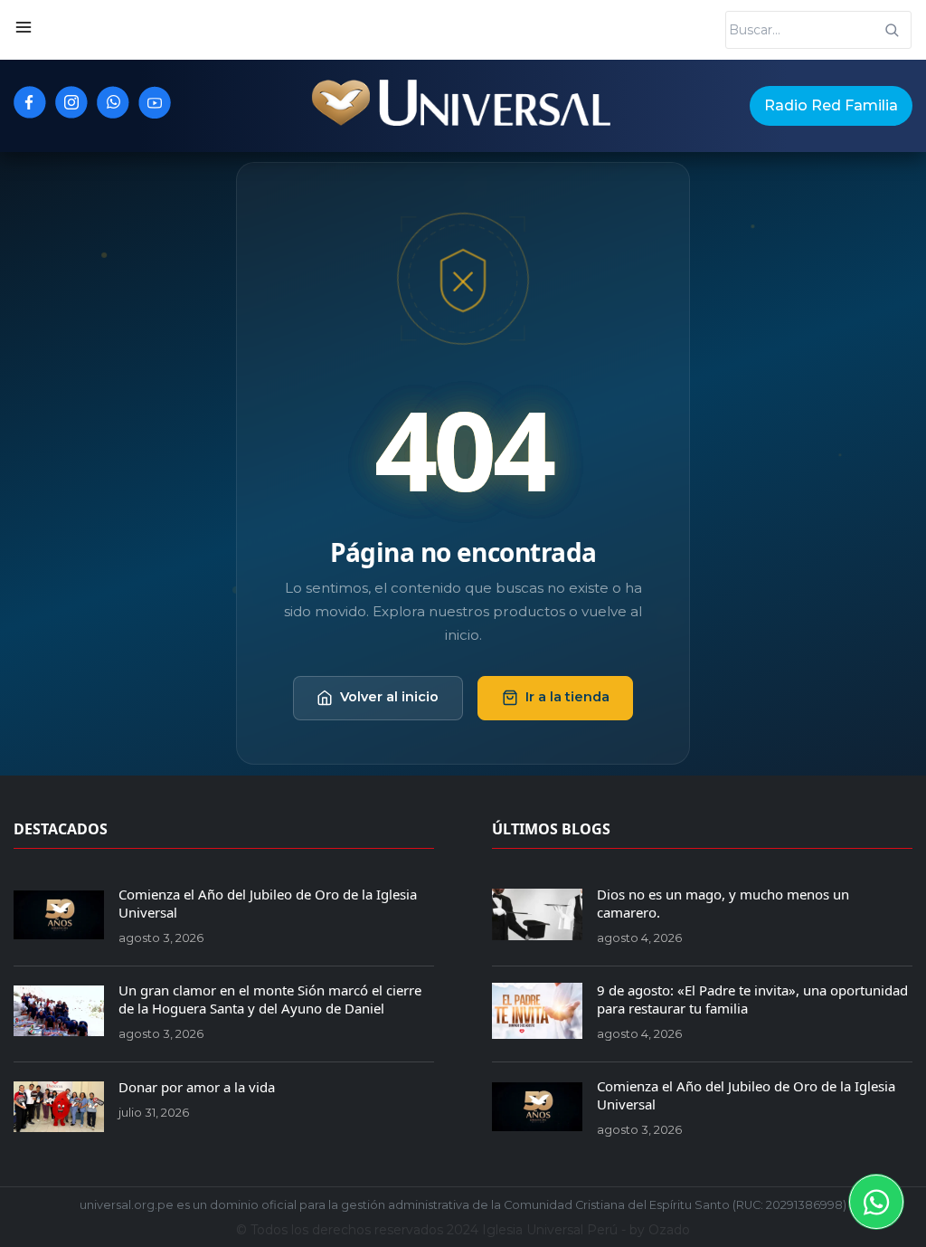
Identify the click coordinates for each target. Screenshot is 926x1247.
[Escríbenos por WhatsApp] (876, 1202)
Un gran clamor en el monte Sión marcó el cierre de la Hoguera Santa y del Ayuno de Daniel (269, 999)
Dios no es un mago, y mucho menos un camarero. (723, 903)
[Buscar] (891, 29)
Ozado (669, 1230)
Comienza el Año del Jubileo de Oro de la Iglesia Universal (267, 903)
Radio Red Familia (831, 105)
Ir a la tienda (567, 698)
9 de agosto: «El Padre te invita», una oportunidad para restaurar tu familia (752, 999)
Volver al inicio (389, 698)
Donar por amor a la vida (196, 1087)
